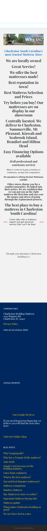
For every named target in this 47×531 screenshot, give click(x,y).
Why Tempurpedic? (13, 453)
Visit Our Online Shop (15, 436)
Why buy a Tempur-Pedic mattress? (22, 457)
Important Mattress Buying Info (20, 498)
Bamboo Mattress (12, 490)
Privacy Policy (10, 323)
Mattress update (11, 502)
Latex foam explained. (15, 472)
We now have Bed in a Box (17, 513)
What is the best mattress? (17, 477)
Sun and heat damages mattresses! (21, 481)
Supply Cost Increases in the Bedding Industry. (18, 467)
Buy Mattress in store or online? (20, 494)
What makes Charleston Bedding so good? (22, 508)
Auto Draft (8, 461)
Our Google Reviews (23, 414)
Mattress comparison (14, 485)
